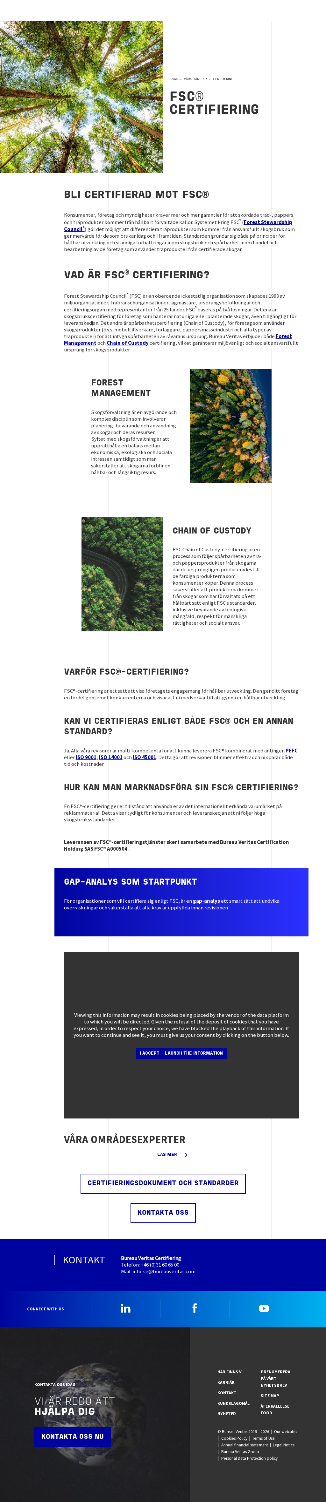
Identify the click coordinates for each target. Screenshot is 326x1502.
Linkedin (126, 1308)
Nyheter (226, 1414)
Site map (270, 1395)
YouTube (264, 1308)
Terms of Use (263, 1438)
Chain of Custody (128, 342)
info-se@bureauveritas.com (163, 1271)
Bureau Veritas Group (240, 1451)
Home (173, 79)
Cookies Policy (234, 1438)
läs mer (167, 1155)
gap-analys (206, 900)
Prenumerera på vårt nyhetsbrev (275, 1378)
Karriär (226, 1382)
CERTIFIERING (223, 79)
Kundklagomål (233, 1403)
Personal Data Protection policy (249, 1458)
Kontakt (227, 1393)
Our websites (285, 1431)
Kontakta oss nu (72, 1437)
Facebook (195, 1308)
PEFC (292, 750)
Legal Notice (284, 1445)
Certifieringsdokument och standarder (163, 1183)
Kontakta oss (163, 1213)
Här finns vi (230, 1372)
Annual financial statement (244, 1445)
